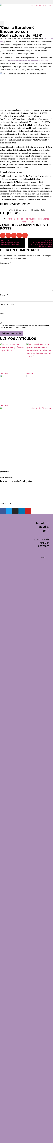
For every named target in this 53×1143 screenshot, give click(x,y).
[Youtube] (28, 511)
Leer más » (4, 373)
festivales (24, 221)
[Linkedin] (21, 511)
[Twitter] (9, 511)
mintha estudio (10, 477)
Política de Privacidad (12, 460)
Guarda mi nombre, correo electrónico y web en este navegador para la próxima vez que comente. (24, 326)
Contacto (6, 497)
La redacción (8, 485)
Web (2, 314)
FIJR (32, 221)
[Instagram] (15, 511)
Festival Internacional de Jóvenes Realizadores (27, 219)
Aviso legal (7, 454)
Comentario (5, 263)
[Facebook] (3, 511)
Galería (5, 491)
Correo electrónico (8, 304)
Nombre (4, 295)
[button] (26, 2)
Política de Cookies (10, 465)
